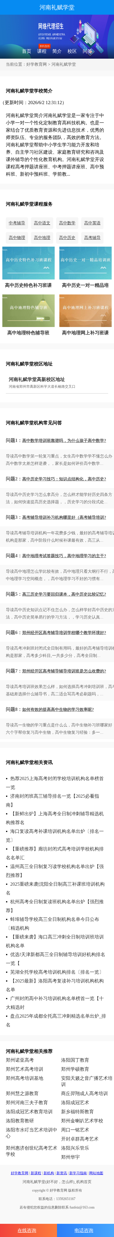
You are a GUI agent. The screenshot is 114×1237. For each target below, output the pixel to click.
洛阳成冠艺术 (75, 1102)
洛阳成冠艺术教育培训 (29, 1111)
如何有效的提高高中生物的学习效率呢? (58, 709)
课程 (41, 51)
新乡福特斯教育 (77, 1111)
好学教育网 (36, 64)
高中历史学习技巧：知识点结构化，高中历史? (64, 479)
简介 (57, 51)
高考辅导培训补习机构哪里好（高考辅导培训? (64, 517)
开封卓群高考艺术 (80, 1138)
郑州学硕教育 (75, 1069)
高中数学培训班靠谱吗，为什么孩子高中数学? (64, 440)
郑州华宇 (70, 1157)
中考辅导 (17, 223)
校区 (72, 51)
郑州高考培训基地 (24, 1078)
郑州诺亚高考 (20, 1060)
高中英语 (92, 223)
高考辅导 (92, 237)
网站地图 (96, 1173)
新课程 (36, 1173)
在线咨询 (27, 1230)
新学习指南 (78, 1173)
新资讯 (61, 1173)
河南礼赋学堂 (57, 7)
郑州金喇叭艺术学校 (82, 1120)
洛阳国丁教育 (75, 1060)
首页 (26, 51)
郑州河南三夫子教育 (27, 1102)
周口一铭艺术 (75, 1129)
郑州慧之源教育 (22, 1093)
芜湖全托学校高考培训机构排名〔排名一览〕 (57, 972)
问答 (87, 51)
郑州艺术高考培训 (24, 1069)
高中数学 (67, 223)
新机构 (49, 1173)
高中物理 (17, 237)
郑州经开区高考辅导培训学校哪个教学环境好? (64, 633)
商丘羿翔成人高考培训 (84, 1093)
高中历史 (67, 237)
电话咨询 (84, 1230)
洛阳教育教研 (20, 1120)
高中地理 (42, 237)
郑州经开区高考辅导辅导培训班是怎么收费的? (64, 671)
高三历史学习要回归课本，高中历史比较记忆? (64, 594)
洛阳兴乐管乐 (75, 1148)
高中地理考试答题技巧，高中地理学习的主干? (64, 556)
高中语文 (42, 223)
